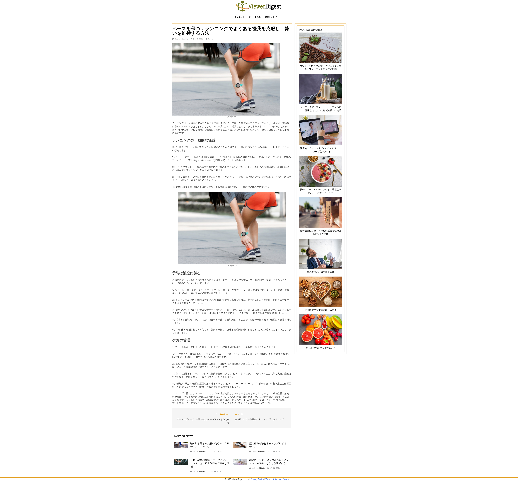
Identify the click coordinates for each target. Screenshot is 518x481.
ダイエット (239, 17)
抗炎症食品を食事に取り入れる (321, 310)
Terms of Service (273, 479)
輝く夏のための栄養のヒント (320, 347)
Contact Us (288, 479)
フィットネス (255, 17)
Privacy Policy (257, 479)
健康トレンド (271, 17)
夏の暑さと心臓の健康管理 (320, 272)
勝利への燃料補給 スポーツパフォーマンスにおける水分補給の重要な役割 (210, 463)
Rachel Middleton (182, 39)
